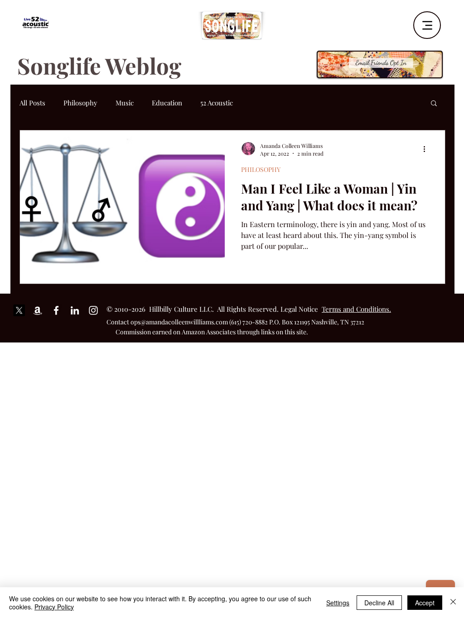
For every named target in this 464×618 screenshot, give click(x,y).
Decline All (379, 602)
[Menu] (427, 25)
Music (125, 102)
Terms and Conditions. (356, 309)
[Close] (453, 602)
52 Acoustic (216, 102)
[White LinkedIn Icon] (75, 310)
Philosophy (80, 102)
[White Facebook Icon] (56, 310)
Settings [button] (337, 602)
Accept (425, 602)
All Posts (32, 102)
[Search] (444, 22)
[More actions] (427, 149)
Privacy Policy (54, 606)
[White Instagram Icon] (93, 310)
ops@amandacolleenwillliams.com (179, 322)
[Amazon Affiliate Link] (38, 310)
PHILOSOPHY (260, 169)
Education (167, 102)
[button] (434, 104)
